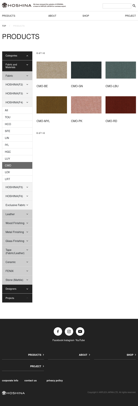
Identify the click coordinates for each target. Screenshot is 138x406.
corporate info (10, 380)
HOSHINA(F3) (14, 93)
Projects (10, 298)
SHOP (85, 15)
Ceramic (11, 262)
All (6, 110)
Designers (11, 288)
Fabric (9, 76)
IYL (7, 145)
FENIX (10, 271)
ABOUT (52, 15)
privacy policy (55, 380)
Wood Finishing (15, 223)
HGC (8, 152)
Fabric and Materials (11, 66)
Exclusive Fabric (15, 205)
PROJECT (130, 15)
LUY (7, 159)
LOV (7, 172)
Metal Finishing (15, 232)
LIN (7, 138)
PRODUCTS (8, 15)
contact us (30, 380)
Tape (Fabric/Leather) (15, 251)
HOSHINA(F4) (14, 102)
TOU (7, 117)
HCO (8, 124)
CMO (8, 165)
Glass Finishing (15, 241)
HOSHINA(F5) (14, 187)
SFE (7, 131)
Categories (11, 55)
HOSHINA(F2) (14, 84)
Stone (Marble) (14, 280)
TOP (4, 25)
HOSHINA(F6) (14, 196)
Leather (10, 214)
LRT (7, 179)
